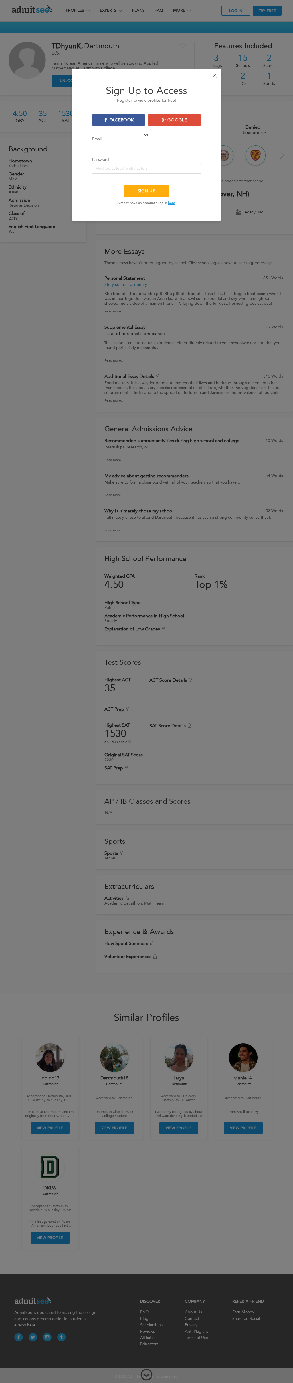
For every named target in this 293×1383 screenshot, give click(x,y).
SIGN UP (146, 190)
